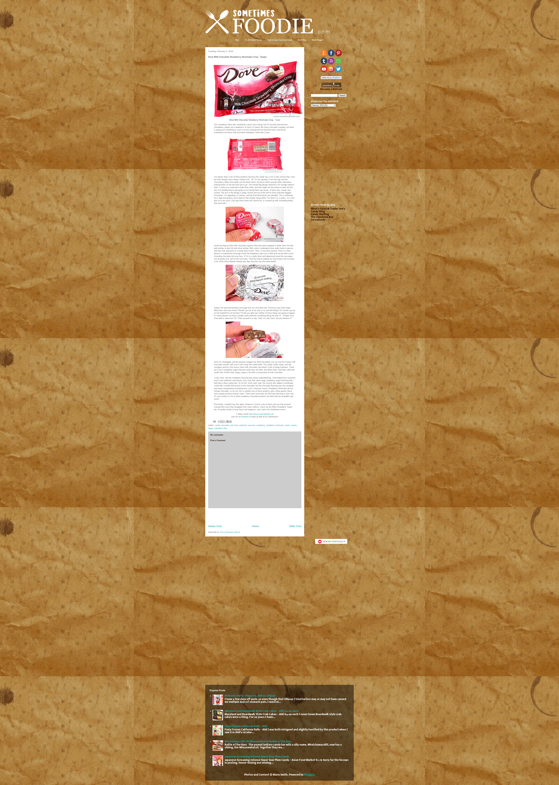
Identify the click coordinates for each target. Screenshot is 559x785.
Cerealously (318, 220)
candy (217, 425)
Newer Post (215, 526)
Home (255, 526)
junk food (234, 425)
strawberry (260, 425)
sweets (294, 425)
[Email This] (219, 421)
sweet (287, 425)
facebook (245, 417)
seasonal (251, 425)
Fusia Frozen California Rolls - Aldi (246, 726)
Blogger (309, 774)
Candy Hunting (320, 214)
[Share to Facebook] (227, 421)
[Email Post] (214, 421)
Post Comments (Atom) (230, 532)
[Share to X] (224, 421)
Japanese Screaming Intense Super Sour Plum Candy (257, 756)
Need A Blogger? (318, 40)
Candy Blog (318, 211)
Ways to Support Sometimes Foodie (280, 40)
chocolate (225, 425)
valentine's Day (220, 428)
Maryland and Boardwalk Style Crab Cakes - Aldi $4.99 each (261, 711)
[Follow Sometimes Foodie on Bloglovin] (331, 78)
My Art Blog (302, 40)
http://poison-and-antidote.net (261, 414)
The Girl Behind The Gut (253, 40)
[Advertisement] (255, 516)
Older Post (295, 526)
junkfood (242, 425)
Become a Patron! (331, 89)
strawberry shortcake (275, 425)
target (210, 428)
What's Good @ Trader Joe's (328, 208)
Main (237, 40)
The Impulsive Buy (322, 217)
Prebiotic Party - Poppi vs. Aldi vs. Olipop (250, 696)
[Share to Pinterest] (230, 421)
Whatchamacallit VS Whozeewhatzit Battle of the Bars (258, 741)
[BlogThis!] (222, 421)
